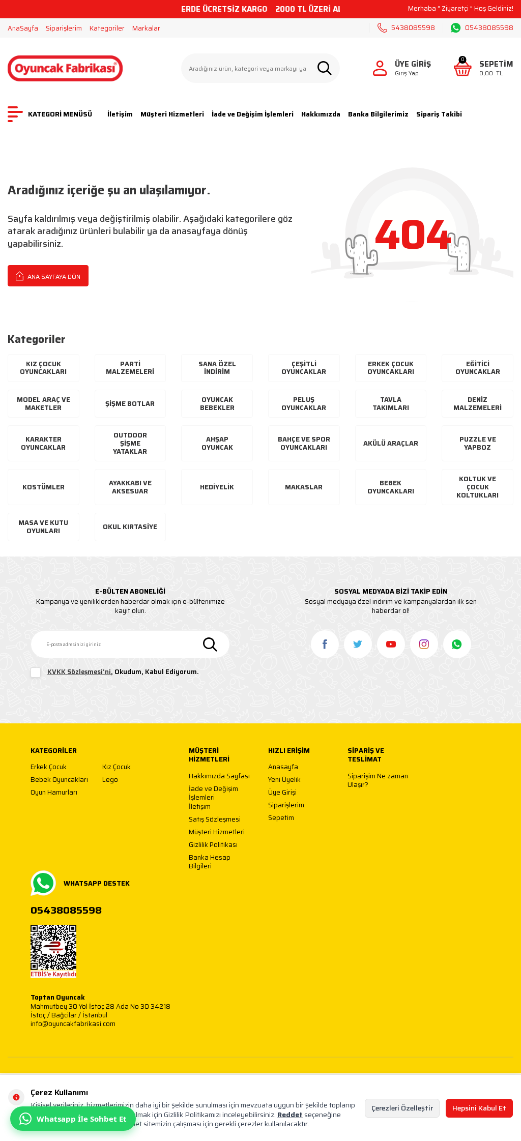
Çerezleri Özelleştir (402, 1108)
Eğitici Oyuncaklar (477, 368)
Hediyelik (217, 487)
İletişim (120, 114)
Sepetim (281, 818)
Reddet (290, 1114)
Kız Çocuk (116, 767)
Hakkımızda (320, 114)
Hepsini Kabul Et (479, 1108)
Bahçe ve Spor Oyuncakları (304, 443)
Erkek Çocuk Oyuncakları (390, 368)
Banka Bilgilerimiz (378, 114)
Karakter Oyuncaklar (43, 443)
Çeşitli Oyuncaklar (303, 368)
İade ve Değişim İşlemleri (253, 114)
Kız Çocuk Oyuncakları (43, 368)
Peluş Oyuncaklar (303, 403)
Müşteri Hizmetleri (172, 114)
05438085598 (489, 28)
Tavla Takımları (390, 403)
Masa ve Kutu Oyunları (43, 526)
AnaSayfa (23, 28)
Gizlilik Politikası (213, 845)
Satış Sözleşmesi (215, 820)
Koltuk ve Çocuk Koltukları (477, 487)
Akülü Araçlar (390, 443)
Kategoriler (107, 28)
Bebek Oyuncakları (390, 487)
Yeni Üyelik (284, 780)
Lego (110, 780)
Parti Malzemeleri (130, 368)
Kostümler (43, 487)
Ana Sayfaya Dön (53, 276)
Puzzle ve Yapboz (477, 443)
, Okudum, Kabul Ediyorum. (123, 672)
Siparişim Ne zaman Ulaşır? (378, 780)
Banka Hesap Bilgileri (209, 862)
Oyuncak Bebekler (217, 403)
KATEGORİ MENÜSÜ (60, 114)
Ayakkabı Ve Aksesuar (130, 487)
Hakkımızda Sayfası (219, 776)
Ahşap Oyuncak (217, 443)
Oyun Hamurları (54, 793)
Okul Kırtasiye (130, 526)
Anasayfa (283, 767)
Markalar (146, 28)
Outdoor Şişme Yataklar (130, 443)
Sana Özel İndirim (217, 368)
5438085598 (413, 28)
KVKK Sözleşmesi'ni (79, 671)
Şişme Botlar (130, 403)
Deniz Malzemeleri (477, 403)
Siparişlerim (64, 28)
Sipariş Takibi (439, 114)
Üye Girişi (282, 793)
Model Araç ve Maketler (43, 403)
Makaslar (304, 487)
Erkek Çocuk (49, 767)
